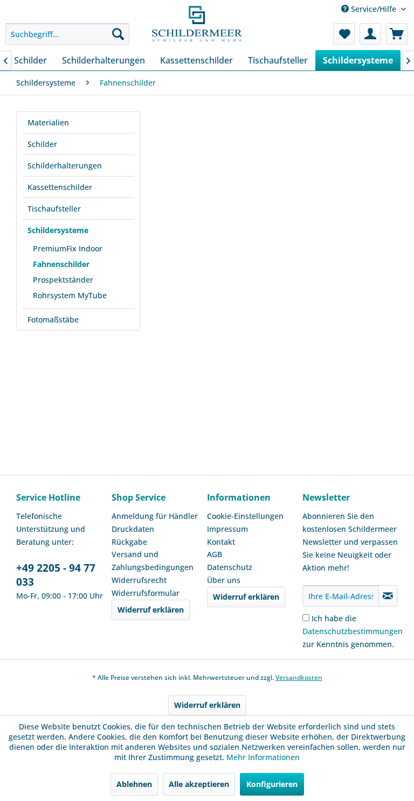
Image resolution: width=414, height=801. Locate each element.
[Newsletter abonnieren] (387, 596)
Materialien (48, 122)
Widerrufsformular (146, 593)
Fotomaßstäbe (53, 319)
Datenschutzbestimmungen (352, 631)
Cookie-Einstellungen (245, 516)
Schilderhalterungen (64, 165)
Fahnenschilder (61, 264)
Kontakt (221, 542)
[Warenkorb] (397, 34)
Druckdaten (133, 529)
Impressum (227, 529)
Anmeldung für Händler (155, 516)
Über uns (223, 580)
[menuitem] (67, 34)
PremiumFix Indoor (67, 248)
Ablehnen (134, 784)
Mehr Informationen (263, 757)
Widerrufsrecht (139, 580)
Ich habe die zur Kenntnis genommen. (352, 631)
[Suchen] (118, 34)
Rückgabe (129, 542)
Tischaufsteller (54, 208)
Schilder (42, 144)
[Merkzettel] (344, 34)
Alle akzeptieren (199, 784)
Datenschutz (229, 567)
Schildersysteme (57, 230)
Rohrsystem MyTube (70, 295)
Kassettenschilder (59, 187)
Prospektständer (63, 280)
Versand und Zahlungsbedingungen (153, 560)
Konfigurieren (272, 784)
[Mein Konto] (370, 34)
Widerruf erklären (151, 610)
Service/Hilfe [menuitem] (373, 9)
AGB (214, 554)
